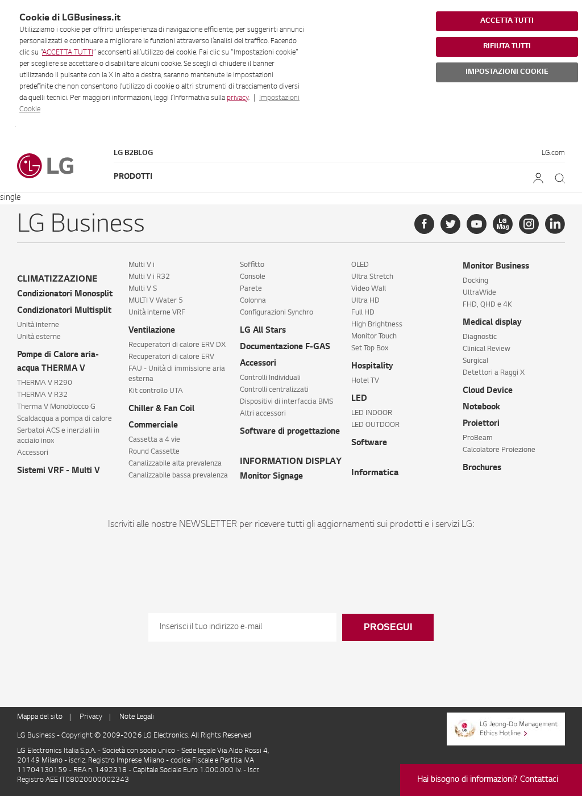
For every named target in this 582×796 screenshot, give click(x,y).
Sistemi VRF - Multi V (58, 471)
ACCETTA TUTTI (67, 53)
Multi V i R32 (149, 277)
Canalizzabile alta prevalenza (175, 464)
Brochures (482, 468)
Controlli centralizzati (274, 390)
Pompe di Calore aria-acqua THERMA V (58, 362)
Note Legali (136, 717)
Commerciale (153, 425)
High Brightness (376, 325)
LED (359, 399)
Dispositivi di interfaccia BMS (286, 402)
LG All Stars (263, 331)
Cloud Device (488, 391)
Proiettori (481, 424)
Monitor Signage (271, 476)
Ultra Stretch (372, 277)
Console (252, 277)
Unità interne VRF (156, 313)
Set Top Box (369, 349)
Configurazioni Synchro (276, 313)
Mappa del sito (40, 717)
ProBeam (478, 438)
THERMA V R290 (44, 383)
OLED (360, 265)
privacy (237, 98)
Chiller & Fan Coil (161, 409)
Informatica (374, 473)
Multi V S (142, 289)
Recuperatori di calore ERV (171, 357)
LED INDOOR (371, 413)
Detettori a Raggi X (494, 373)
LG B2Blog (133, 153)
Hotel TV (365, 381)
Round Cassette (154, 452)
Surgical (475, 361)
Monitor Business (496, 266)
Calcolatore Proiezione (499, 450)
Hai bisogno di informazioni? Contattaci (487, 780)
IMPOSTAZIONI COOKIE (506, 72)
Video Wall (368, 289)
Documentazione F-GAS (285, 347)
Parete (251, 289)
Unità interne (38, 325)
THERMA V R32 (42, 395)
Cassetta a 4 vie (154, 440)
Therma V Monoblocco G (56, 407)
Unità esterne (39, 337)
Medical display (492, 323)
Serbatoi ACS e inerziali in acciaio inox (58, 436)
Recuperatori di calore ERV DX (177, 345)
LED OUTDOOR (375, 425)
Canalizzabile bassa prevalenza (178, 476)
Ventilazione (151, 331)
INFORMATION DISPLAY (291, 462)
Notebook (481, 407)
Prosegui (388, 627)
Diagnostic (480, 337)
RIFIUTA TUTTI (507, 47)
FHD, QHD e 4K (487, 305)
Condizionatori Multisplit (64, 311)
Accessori (32, 453)
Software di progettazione (290, 432)
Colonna (253, 301)
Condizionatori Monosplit (65, 294)
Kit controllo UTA (155, 391)
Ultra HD (365, 301)
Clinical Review (486, 349)
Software (369, 443)
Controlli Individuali (270, 378)
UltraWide (479, 293)
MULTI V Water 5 (155, 301)
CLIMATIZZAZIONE (57, 279)
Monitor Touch (374, 337)
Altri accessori (263, 414)
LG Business (37, 736)
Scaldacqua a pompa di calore (64, 419)
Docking (475, 281)
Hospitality (372, 366)
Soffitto (252, 265)
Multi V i (141, 265)
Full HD (363, 313)
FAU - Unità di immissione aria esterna (176, 374)
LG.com (553, 153)
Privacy (91, 717)
